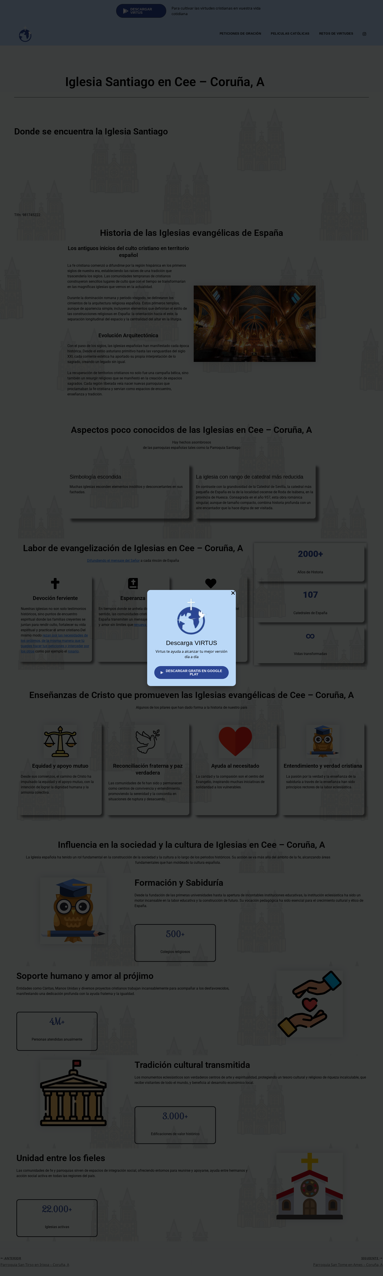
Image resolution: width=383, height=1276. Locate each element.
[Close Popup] (233, 593)
